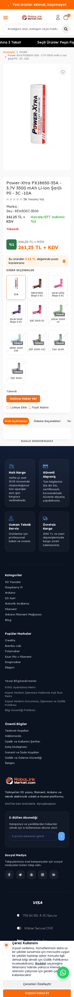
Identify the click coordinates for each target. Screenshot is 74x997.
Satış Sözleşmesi (16, 746)
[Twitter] (20, 874)
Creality (10, 640)
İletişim (10, 763)
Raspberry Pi (14, 587)
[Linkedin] (53, 874)
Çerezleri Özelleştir (37, 984)
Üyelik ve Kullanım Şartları (22, 741)
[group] (37, 117)
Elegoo (9, 667)
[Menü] (5, 18)
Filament (11, 609)
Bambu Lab (13, 645)
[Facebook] (9, 874)
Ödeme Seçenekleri (47, 421)
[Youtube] (31, 874)
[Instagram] (42, 874)
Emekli (23, 52)
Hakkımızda (13, 736)
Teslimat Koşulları (17, 730)
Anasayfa (9, 52)
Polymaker (12, 651)
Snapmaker (13, 662)
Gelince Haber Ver (23, 398)
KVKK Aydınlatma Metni (20, 687)
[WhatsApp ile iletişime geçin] (63, 973)
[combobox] (37, 29)
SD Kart (10, 598)
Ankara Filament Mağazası (23, 614)
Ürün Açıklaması (16, 421)
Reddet (40, 963)
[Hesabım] (58, 17)
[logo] (32, 17)
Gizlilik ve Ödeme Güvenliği (23, 757)
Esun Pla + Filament (18, 656)
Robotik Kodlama (17, 603)
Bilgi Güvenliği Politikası (20, 710)
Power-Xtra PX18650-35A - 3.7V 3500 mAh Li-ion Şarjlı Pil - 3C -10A (37, 57)
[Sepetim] (65, 17)
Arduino (10, 592)
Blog (8, 620)
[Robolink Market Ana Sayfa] (37, 781)
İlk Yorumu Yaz (33, 199)
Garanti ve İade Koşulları (22, 752)
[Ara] (66, 29)
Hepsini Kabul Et (37, 993)
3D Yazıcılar (13, 582)
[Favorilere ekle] (63, 72)
